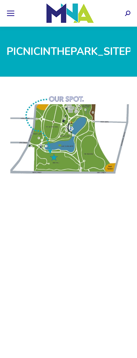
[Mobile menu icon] (11, 13)
